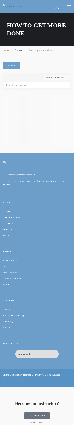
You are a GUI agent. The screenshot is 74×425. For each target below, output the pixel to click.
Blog (5, 266)
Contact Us (8, 223)
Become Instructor (11, 217)
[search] (67, 85)
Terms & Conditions (12, 278)
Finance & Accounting (13, 315)
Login (56, 8)
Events (6, 235)
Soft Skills (8, 327)
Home (6, 50)
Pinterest (20, 380)
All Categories (10, 272)
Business (7, 309)
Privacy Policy (10, 260)
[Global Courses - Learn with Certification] (16, 6)
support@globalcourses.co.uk (21, 174)
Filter (11, 65)
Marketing (8, 321)
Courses (19, 50)
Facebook (5, 380)
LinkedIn (12, 380)
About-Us (7, 229)
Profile (6, 284)
